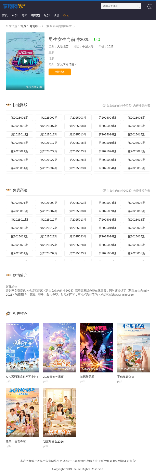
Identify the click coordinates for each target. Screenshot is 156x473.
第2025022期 (48, 151)
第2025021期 (19, 151)
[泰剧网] (15, 6)
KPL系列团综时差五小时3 (22, 376)
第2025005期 (136, 117)
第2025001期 (19, 117)
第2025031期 (19, 168)
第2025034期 (107, 168)
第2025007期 (48, 126)
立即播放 (60, 71)
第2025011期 (19, 134)
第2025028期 (78, 159)
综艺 (66, 15)
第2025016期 (19, 142)
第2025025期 (136, 151)
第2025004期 (107, 117)
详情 (71, 64)
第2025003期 (78, 117)
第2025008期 (78, 126)
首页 (5, 15)
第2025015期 (136, 134)
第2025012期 (48, 134)
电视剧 (35, 15)
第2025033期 (78, 168)
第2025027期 (48, 159)
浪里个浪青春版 (16, 441)
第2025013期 (78, 134)
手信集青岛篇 (125, 376)
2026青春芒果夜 (53, 376)
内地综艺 (35, 26)
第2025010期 (136, 126)
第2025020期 (136, 142)
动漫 (56, 15)
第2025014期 (107, 134)
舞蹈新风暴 (87, 376)
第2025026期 (19, 159)
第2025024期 (107, 151)
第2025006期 (19, 126)
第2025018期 (78, 142)
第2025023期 (78, 151)
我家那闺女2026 (53, 441)
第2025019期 (107, 142)
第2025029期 (107, 159)
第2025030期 (136, 159)
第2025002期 (48, 117)
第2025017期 (48, 142)
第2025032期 (48, 168)
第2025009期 (107, 126)
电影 (24, 15)
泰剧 (14, 15)
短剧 (47, 15)
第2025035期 (136, 168)
